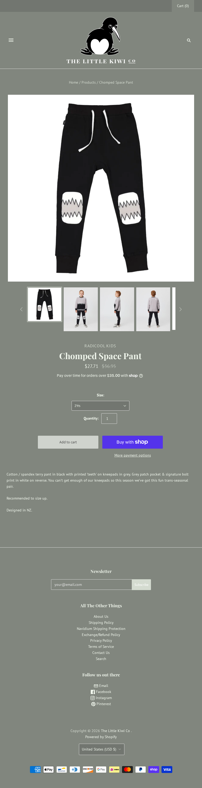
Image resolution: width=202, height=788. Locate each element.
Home (73, 82)
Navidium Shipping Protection (101, 628)
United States (99, 749)
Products (89, 82)
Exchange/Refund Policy (101, 634)
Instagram (103, 697)
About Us (101, 616)
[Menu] (11, 40)
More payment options (132, 455)
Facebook (103, 691)
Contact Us (101, 652)
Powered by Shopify (101, 736)
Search (101, 658)
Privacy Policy (101, 640)
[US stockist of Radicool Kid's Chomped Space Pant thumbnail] (44, 304)
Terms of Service (101, 646)
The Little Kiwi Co (116, 730)
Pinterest (103, 703)
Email (103, 685)
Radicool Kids (100, 345)
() (183, 5)
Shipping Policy (101, 622)
